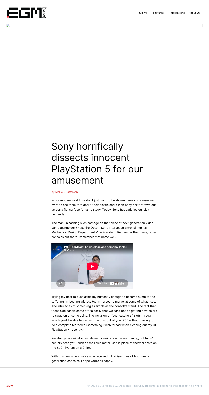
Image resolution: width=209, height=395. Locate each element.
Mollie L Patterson (66, 192)
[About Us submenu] (201, 13)
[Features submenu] (165, 13)
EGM (10, 386)
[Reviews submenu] (148, 13)
